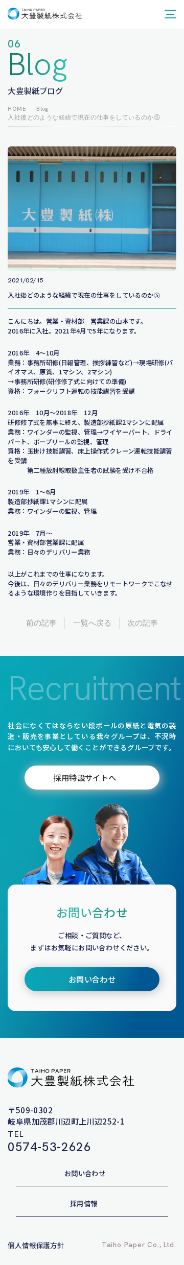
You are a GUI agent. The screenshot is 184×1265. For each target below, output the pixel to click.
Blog (42, 108)
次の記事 (142, 623)
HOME (17, 108)
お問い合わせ (84, 1173)
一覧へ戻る (92, 623)
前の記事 (41, 623)
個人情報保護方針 (36, 1245)
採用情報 (84, 1203)
